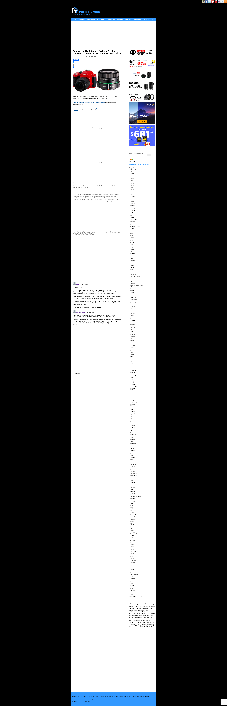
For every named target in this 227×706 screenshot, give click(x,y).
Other (131, 436)
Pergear (132, 448)
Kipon (131, 338)
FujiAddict (120, 19)
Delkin (132, 249)
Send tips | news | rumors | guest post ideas (139, 164)
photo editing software (139, 617)
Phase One (132, 450)
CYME (132, 246)
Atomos (132, 207)
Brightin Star (133, 219)
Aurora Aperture (134, 208)
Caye (131, 233)
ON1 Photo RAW (145, 613)
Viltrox (132, 555)
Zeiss (131, 580)
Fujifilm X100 (132, 610)
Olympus (132, 429)
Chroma (132, 237)
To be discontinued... (139, 622)
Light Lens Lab (134, 370)
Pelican (132, 445)
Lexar (131, 367)
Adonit (132, 177)
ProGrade (132, 471)
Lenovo (132, 363)
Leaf (131, 356)
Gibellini (132, 288)
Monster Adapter (134, 406)
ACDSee (132, 173)
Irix (131, 322)
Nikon (131, 415)
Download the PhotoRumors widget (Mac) (80, 698)
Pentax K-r (96, 185)
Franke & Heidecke (135, 276)
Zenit (131, 583)
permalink (108, 185)
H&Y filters (133, 297)
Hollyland (132, 310)
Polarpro (132, 462)
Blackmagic (133, 216)
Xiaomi (132, 569)
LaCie (131, 351)
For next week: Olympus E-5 (111, 232)
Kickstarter (132, 612)
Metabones (133, 391)
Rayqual (132, 477)
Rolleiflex (132, 487)
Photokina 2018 (148, 619)
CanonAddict (137, 19)
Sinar (131, 507)
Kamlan (132, 331)
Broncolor (132, 221)
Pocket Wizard (133, 457)
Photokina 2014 (133, 619)
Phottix (132, 454)
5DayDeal (131, 603)
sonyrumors (148, 620)
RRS (131, 489)
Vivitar (132, 558)
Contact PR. (91, 699)
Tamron (132, 528)
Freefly (132, 278)
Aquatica (132, 196)
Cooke (132, 242)
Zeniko (132, 581)
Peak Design (133, 443)
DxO (131, 258)
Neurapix (132, 411)
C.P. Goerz (132, 223)
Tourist (132, 546)
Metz (131, 393)
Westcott (132, 564)
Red (131, 478)
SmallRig (132, 516)
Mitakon (132, 404)
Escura (132, 265)
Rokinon (132, 484)
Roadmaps (141, 621)
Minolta (132, 399)
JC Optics (132, 324)
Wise (131, 567)
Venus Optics (133, 551)
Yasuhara (132, 573)
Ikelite (132, 315)
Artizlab (132, 201)
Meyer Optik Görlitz (135, 397)
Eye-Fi (132, 272)
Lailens (132, 352)
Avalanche (132, 210)
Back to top (77, 373)
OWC (131, 438)
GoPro (131, 294)
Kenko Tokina (133, 335)
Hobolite (132, 306)
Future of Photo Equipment (136, 285)
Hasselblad (133, 303)
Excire (132, 269)
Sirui (131, 509)
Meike (132, 390)
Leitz (131, 361)
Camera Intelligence (135, 226)
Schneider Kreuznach (135, 496)
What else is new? (144, 626)
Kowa (131, 347)
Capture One (133, 230)
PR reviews (133, 466)
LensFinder (82, 19)
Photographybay (95, 108)
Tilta (131, 537)
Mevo (131, 395)
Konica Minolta (134, 345)
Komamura (133, 343)
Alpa (131, 187)
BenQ (131, 212)
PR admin (76, 56)
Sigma (131, 505)
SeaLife (132, 500)
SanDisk (132, 494)
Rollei (131, 486)
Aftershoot (132, 178)
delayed (143, 606)
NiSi (131, 416)
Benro (131, 214)
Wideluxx (132, 565)
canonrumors (133, 605)
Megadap (132, 388)
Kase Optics (133, 333)
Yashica (132, 571)
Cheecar (132, 235)
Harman (132, 301)
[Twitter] (97, 63)
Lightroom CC (132, 613)
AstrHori (132, 205)
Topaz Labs (133, 542)
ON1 (131, 432)
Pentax (86, 185)
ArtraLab (132, 203)
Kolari (131, 342)
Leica (131, 359)
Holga (131, 308)
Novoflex (132, 425)
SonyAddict (128, 19)
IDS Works (132, 313)
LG (131, 368)
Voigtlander (133, 560)
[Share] (97, 67)
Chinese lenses (141, 605)
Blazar (132, 217)
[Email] (97, 65)
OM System (133, 431)
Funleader (132, 283)
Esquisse (132, 267)
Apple (131, 194)
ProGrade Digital (134, 473)
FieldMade (133, 274)
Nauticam (132, 409)
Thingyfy (132, 532)
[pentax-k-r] (85, 93)
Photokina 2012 (149, 617)
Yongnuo (132, 578)
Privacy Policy (113, 696)
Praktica (132, 468)
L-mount (139, 612)
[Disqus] (97, 303)
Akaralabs (132, 184)
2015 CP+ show (136, 603)
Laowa (132, 354)
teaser (131, 622)
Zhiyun (132, 585)
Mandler (132, 383)
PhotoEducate (133, 452)
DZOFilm (132, 260)
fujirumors (139, 610)
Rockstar (132, 482)
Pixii (131, 455)
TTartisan (132, 548)
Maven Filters (133, 386)
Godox (132, 292)
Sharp (131, 503)
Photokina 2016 (141, 619)
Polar (131, 459)
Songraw (132, 519)
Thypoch (132, 535)
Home (74, 19)
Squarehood (133, 526)
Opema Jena (133, 434)
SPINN (132, 525)
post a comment (86, 187)
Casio (131, 232)
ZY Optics (132, 590)
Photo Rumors (89, 11)
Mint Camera (133, 402)
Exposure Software (134, 271)
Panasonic (132, 441)
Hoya (131, 312)
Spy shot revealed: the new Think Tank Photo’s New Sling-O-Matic (84, 233)
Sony (131, 523)
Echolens (132, 262)
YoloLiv (132, 576)
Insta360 (132, 320)
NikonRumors (91, 19)
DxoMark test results (149, 606)
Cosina (132, 244)
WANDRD (132, 562)
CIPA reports (148, 605)
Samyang (132, 493)
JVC (131, 329)
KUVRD (132, 349)
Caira (131, 224)
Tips (152, 19)
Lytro (131, 377)
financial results (134, 608)
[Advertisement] (97, 35)
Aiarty (131, 182)
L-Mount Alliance (147, 612)
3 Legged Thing (134, 169)
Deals (131, 248)
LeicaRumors (100, 19)
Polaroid (132, 461)
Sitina (131, 510)
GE (131, 287)
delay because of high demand (135, 606)
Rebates (135, 620)
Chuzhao (132, 239)
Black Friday (149, 603)
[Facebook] (97, 61)
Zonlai (132, 589)
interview (145, 610)
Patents (152, 613)
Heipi (131, 304)
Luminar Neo (138, 614)
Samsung (132, 491)
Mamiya (132, 381)
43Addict (146, 19)
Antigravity (133, 193)
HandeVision (133, 299)
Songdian (132, 518)
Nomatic (132, 423)
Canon (132, 228)
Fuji (131, 281)
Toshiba (132, 544)
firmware (141, 608)
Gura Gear (132, 296)
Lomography (133, 375)
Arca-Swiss (133, 198)
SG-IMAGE (133, 502)
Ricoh (131, 480)
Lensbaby (132, 365)
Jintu (131, 326)
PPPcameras (133, 464)
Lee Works (132, 358)
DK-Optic (132, 255)
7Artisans (132, 171)
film (154, 606)
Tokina (132, 539)
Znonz (132, 587)
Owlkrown (132, 439)
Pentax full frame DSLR (139, 615)
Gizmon (132, 290)
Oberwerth (132, 427)
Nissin (131, 418)
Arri (131, 200)
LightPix (132, 372)
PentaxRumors (111, 19)
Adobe (132, 175)
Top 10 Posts (133, 541)
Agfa (131, 180)
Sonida (132, 521)
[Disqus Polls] (97, 259)
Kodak (132, 340)
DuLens (132, 256)
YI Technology (134, 574)
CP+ (154, 605)
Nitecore (132, 420)
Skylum (132, 512)
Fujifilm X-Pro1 (148, 608)
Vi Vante (132, 553)
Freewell (132, 280)
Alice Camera (133, 185)
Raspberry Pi (133, 475)
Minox (132, 400)
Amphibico (133, 191)
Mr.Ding (132, 407)
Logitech (132, 374)
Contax (132, 240)
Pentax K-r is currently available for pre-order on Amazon (89, 102)
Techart (132, 530)
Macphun (132, 379)
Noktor (132, 422)
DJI (131, 251)
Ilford (131, 317)
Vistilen (132, 557)
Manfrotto (132, 384)
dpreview (75, 110)
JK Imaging (133, 327)
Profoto (132, 470)
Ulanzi (132, 550)
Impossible (133, 319)
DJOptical (132, 253)
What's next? (132, 626)
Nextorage (132, 413)
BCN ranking (142, 603)
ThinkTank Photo (134, 534)
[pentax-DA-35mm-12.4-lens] (108, 93)
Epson (131, 264)
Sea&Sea (132, 498)
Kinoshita (132, 336)
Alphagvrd (133, 189)
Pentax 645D (131, 615)
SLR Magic (133, 514)
